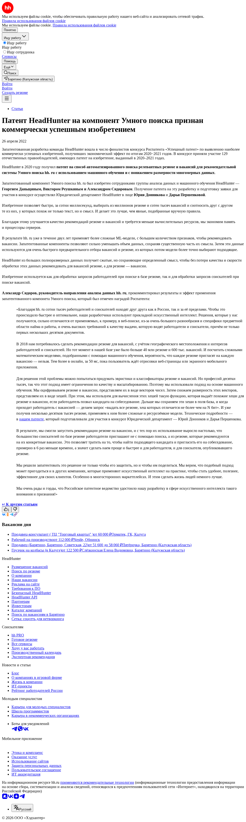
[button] (7, 84)
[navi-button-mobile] (7, 99)
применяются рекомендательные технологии (97, 782)
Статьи (17, 109)
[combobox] (22, 808)
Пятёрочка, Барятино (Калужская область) (156, 545)
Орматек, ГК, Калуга (128, 534)
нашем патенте (31, 419)
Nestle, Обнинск (87, 540)
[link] (10, 73)
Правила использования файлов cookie (84, 25)
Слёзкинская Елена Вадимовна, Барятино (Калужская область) (133, 550)
